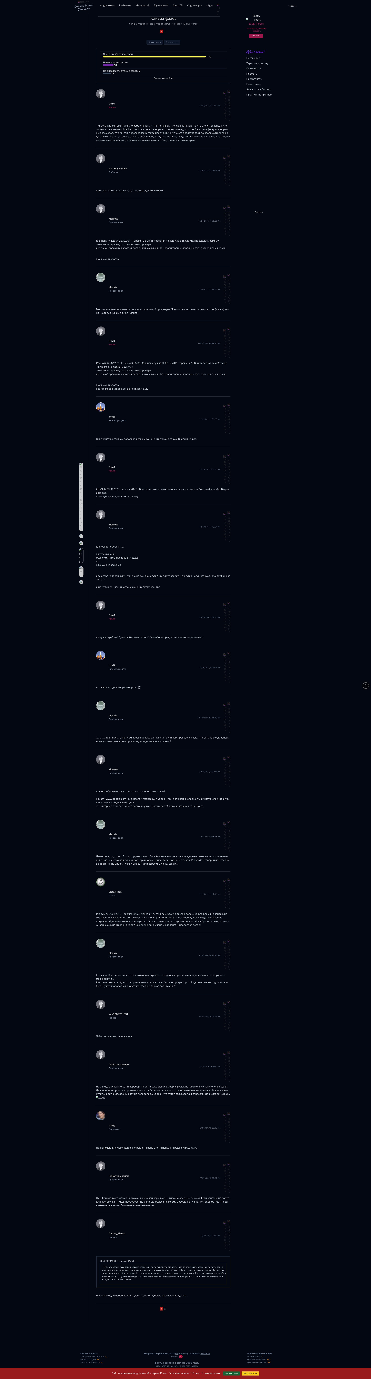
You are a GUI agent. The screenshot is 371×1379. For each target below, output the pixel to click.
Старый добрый (83, 7)
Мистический (142, 5)
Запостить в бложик (258, 89)
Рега (261, 23)
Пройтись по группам (259, 94)
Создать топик (155, 42)
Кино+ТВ (178, 5)
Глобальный (125, 5)
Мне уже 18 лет (231, 1373)
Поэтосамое (253, 84)
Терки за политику (257, 63)
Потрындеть (253, 58)
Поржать (251, 73)
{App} (209, 5)
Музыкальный (161, 5)
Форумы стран (194, 5)
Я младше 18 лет (250, 1373)
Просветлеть (254, 78)
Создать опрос (172, 42)
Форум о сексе (107, 5)
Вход (251, 23)
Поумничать (253, 68)
